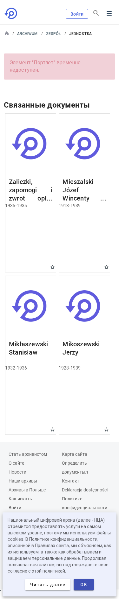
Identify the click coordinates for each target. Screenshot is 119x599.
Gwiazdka (52, 267)
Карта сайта (74, 454)
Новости (17, 472)
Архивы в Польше (27, 489)
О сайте (16, 463)
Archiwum (27, 34)
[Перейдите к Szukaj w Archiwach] (11, 13)
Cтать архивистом (28, 454)
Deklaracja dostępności (85, 489)
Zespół (53, 34)
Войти (76, 14)
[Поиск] (96, 13)
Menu (109, 13)
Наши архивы (23, 480)
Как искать (20, 498)
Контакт (70, 480)
